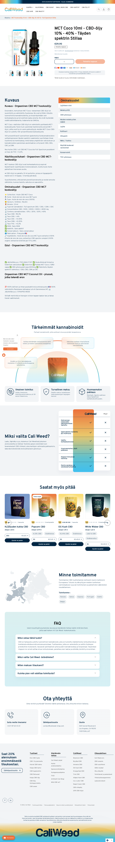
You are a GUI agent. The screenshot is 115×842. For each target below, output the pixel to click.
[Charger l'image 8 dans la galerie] (33, 73)
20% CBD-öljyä (78, 791)
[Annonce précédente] (5, 2)
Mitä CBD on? (55, 782)
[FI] (109, 840)
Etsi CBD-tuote (35, 758)
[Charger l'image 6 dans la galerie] (26, 73)
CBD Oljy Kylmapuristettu (35, 782)
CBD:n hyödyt (99, 768)
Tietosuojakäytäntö (49, 805)
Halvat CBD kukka (36, 764)
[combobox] (109, 840)
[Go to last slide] (8, 523)
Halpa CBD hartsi (35, 768)
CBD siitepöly (77, 787)
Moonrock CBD (78, 758)
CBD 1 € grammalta (36, 761)
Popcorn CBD (38, 526)
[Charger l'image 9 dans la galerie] (40, 73)
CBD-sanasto (99, 761)
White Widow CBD (94, 526)
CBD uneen (33, 786)
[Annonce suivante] (110, 2)
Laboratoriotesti (100, 781)
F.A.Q (52, 776)
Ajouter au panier (17, 540)
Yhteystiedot (91, 805)
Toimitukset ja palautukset (103, 774)
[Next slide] (107, 523)
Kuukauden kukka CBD (16, 526)
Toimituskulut (69, 51)
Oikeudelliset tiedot (80, 805)
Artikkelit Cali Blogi (57, 779)
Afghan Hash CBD (79, 778)
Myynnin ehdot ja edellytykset (65, 805)
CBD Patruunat (35, 774)
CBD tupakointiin (35, 771)
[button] (29, 7)
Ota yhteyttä (99, 771)
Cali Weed (28, 805)
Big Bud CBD (77, 761)
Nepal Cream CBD (79, 784)
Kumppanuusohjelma (58, 772)
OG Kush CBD (65, 526)
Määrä (57, 58)
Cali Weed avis (99, 758)
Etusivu (7, 18)
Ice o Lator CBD (78, 781)
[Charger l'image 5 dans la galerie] (18, 73)
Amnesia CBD (77, 764)
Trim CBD (76, 774)
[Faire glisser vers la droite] (45, 73)
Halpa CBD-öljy (35, 778)
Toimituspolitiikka (37, 805)
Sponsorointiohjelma (58, 769)
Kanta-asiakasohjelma (56, 764)
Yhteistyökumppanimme (103, 778)
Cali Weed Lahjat (56, 760)
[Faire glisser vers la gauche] (7, 73)
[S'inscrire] (19, 770)
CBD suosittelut (100, 764)
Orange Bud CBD (78, 771)
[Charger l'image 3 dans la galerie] (11, 73)
